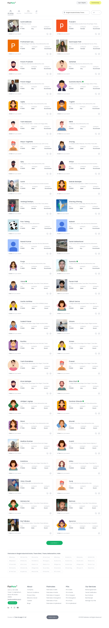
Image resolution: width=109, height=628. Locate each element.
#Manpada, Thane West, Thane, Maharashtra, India (81, 557)
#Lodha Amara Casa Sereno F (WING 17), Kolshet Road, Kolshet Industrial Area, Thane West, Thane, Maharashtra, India (69, 561)
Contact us (12, 603)
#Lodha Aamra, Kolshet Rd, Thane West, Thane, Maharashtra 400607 (81, 561)
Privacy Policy (31, 595)
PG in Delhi (69, 590)
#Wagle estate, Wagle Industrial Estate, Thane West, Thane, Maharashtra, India (81, 564)
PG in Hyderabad (71, 603)
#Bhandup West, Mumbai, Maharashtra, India (58, 557)
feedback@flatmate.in (14, 599)
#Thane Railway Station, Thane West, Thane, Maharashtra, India (47, 571)
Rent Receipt (89, 598)
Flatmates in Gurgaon (53, 595)
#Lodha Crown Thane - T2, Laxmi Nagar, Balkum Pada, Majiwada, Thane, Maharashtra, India (69, 557)
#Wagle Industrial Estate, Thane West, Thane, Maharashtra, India (58, 564)
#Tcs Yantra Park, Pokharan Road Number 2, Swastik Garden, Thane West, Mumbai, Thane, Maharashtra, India (58, 571)
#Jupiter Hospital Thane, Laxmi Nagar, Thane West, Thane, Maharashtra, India (24, 571)
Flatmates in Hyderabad (53, 603)
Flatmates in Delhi (51, 590)
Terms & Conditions (33, 592)
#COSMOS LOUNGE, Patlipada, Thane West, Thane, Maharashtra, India (36, 561)
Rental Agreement (90, 590)
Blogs (28, 603)
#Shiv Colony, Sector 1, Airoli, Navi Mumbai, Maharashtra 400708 (24, 564)
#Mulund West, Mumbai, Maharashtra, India (36, 571)
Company (30, 590)
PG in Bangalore (71, 598)
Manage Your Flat (90, 600)
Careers (29, 600)
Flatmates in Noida (52, 592)
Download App (95, 2)
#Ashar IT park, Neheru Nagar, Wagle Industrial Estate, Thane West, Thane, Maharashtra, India (92, 564)
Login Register (82, 2)
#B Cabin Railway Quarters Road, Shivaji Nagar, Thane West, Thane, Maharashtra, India (24, 557)
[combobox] (76, 13)
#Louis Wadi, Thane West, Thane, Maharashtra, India (47, 568)
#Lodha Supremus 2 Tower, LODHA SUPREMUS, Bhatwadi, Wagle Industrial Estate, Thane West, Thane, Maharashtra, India (69, 564)
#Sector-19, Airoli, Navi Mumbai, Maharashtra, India (47, 564)
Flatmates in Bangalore (53, 598)
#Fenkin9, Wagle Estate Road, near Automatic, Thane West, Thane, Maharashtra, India (24, 568)
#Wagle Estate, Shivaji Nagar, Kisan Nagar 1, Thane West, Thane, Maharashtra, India (36, 568)
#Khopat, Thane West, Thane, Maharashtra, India (81, 568)
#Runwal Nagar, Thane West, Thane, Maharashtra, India (36, 557)
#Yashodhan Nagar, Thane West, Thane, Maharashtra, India (58, 568)
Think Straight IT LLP (20, 617)
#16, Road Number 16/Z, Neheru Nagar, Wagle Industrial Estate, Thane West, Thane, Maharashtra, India (13, 568)
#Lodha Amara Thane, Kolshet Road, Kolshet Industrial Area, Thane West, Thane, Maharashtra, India (58, 561)
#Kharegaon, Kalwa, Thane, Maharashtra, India (47, 561)
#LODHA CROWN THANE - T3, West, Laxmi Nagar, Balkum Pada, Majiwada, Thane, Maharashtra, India (92, 557)
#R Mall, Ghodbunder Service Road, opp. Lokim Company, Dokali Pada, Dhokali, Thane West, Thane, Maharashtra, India (24, 561)
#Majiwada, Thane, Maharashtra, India (13, 561)
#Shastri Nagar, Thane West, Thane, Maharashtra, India (69, 568)
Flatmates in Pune (51, 600)
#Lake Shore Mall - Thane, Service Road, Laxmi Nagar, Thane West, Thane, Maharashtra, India (92, 568)
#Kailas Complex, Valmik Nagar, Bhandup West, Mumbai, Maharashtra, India (92, 561)
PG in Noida (69, 592)
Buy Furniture (89, 595)
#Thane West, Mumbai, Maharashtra (13, 564)
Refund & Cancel (32, 598)
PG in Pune (69, 600)
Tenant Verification (91, 592)
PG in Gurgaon (70, 595)
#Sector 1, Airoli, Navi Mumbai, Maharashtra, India (36, 564)
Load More (53, 543)
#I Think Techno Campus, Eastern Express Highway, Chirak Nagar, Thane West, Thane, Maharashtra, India (13, 571)
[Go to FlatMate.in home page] (12, 2)
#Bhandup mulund (13, 557)
